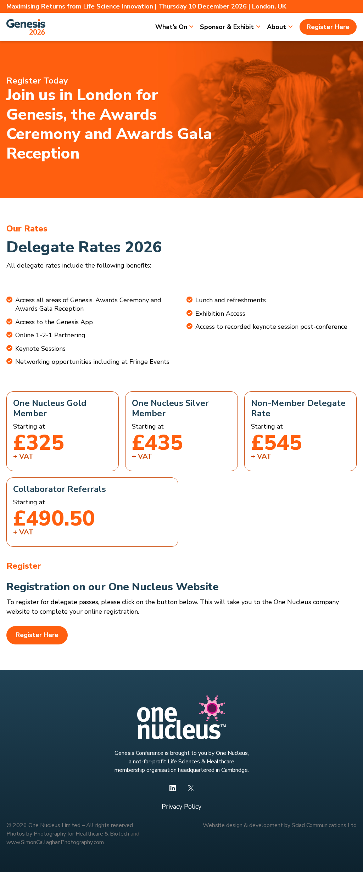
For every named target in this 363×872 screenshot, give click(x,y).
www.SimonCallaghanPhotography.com (55, 842)
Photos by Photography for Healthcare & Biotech (67, 834)
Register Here (37, 635)
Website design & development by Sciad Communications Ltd (280, 825)
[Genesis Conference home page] (25, 27)
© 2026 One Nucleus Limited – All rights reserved (69, 825)
